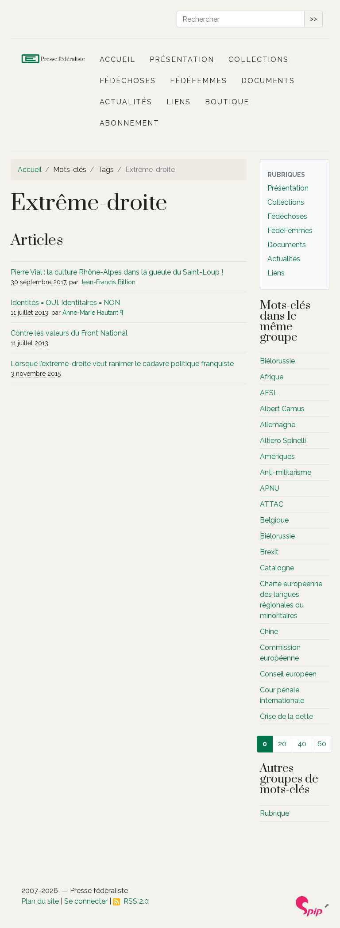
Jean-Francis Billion (107, 282)
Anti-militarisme (285, 472)
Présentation (182, 59)
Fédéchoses (128, 80)
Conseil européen (288, 674)
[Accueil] (53, 59)
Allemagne (277, 424)
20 (282, 744)
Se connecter (86, 901)
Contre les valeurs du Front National (69, 333)
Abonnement (129, 123)
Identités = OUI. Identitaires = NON (65, 302)
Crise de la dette (286, 716)
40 (302, 744)
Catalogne (277, 568)
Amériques (277, 456)
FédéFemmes (198, 80)
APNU (269, 488)
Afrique (271, 377)
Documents (268, 80)
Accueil (117, 59)
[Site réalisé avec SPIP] (312, 905)
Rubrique (274, 813)
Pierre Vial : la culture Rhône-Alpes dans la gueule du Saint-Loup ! (117, 272)
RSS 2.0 (134, 901)
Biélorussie (277, 361)
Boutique (227, 102)
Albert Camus (282, 409)
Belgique (274, 520)
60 (321, 744)
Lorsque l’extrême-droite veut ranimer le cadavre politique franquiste (122, 363)
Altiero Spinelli (283, 440)
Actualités (126, 102)
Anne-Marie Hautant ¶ (93, 312)
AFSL (269, 393)
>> (313, 19)
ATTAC (271, 504)
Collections (258, 59)
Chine (269, 631)
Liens (178, 102)
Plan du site (40, 901)
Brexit (269, 552)
